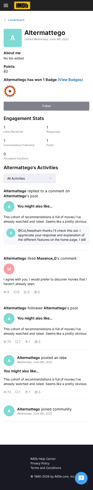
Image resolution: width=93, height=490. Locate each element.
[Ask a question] (81, 478)
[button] (6, 292)
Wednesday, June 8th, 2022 (34, 362)
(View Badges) (70, 79)
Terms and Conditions (45, 468)
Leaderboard (16, 20)
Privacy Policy (39, 463)
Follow (46, 106)
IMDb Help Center (43, 459)
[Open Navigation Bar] (7, 5)
